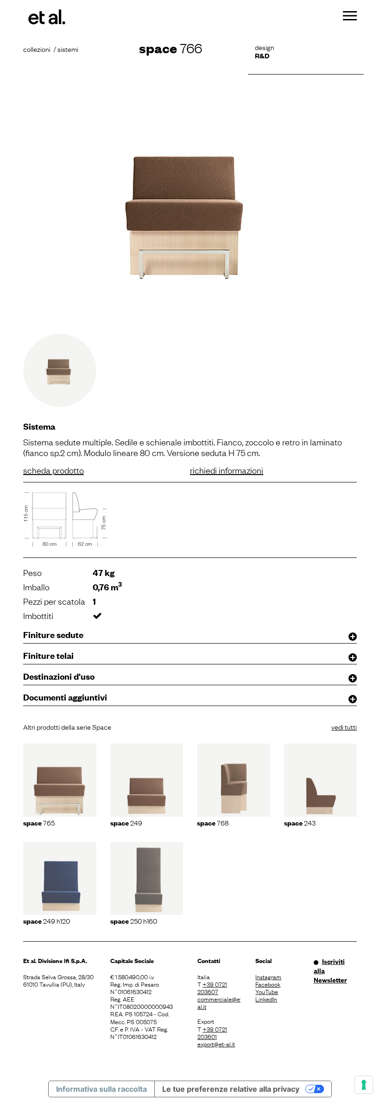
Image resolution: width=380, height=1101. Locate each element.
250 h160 (133, 920)
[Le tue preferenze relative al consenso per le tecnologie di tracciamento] (364, 1085)
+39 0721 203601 (212, 1032)
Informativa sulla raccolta (101, 1089)
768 (212, 822)
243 (300, 822)
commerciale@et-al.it (219, 1002)
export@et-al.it (216, 1043)
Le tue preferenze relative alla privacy (230, 1089)
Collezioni (37, 49)
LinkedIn (266, 998)
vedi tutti (344, 726)
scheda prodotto (53, 469)
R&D (262, 55)
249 (126, 822)
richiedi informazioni (226, 469)
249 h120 (46, 920)
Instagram (268, 976)
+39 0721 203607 (212, 987)
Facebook (267, 984)
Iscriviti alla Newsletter (330, 970)
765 (39, 822)
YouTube (266, 991)
